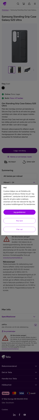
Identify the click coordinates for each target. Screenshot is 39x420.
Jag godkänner (19, 212)
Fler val (19, 229)
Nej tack (19, 221)
